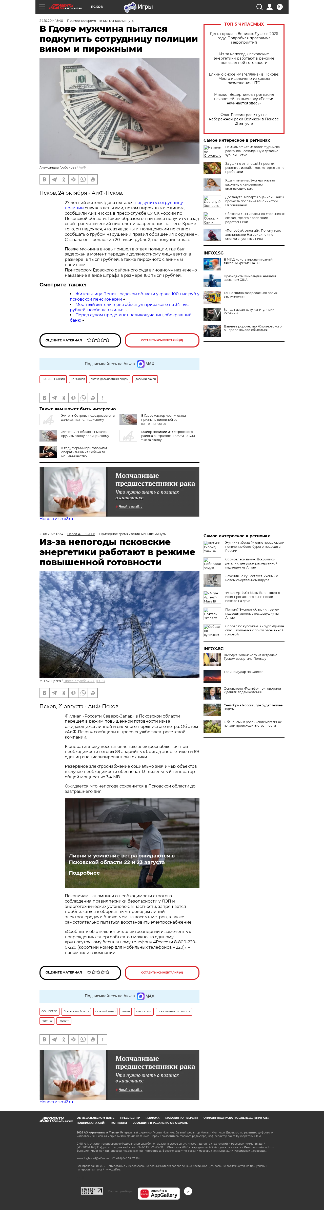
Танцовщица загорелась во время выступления (250, 294)
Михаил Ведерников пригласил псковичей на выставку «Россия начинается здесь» (244, 99)
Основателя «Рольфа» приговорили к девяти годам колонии (252, 690)
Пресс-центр (130, 1118)
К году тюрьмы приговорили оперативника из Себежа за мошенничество (84, 452)
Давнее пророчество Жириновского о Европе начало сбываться (253, 328)
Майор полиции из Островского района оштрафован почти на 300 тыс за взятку (168, 436)
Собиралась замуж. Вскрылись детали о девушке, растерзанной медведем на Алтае (251, 563)
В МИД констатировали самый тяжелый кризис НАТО (248, 261)
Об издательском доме (95, 1118)
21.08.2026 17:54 (51, 534)
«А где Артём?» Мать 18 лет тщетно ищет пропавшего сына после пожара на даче (252, 597)
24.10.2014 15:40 (51, 21)
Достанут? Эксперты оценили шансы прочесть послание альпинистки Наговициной (254, 201)
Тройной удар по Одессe (243, 672)
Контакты (119, 1123)
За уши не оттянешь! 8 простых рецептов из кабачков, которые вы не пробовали (254, 168)
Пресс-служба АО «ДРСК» (84, 681)
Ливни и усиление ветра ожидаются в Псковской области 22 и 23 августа (122, 859)
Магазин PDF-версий (181, 1118)
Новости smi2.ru (56, 518)
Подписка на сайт (91, 1123)
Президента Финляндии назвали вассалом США (250, 278)
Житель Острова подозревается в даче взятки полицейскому (88, 417)
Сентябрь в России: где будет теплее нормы (253, 707)
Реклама (152, 1118)
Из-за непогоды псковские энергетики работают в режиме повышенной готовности (244, 58)
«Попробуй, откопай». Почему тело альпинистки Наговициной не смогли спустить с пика (253, 235)
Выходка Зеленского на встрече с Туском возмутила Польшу (250, 657)
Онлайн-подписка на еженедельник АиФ (236, 1118)
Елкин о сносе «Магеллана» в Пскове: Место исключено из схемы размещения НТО (244, 78)
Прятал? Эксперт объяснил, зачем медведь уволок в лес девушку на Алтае (252, 613)
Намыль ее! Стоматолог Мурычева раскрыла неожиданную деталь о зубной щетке (252, 151)
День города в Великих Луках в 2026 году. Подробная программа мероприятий (244, 38)
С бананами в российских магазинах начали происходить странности (252, 723)
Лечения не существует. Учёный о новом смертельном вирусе (251, 578)
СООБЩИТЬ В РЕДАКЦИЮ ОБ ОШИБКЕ (160, 1123)
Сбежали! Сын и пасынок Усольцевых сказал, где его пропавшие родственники (255, 218)
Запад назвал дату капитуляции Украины (249, 311)
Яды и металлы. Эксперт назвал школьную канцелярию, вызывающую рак (250, 184)
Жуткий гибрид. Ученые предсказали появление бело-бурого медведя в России (254, 547)
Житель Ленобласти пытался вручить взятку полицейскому (85, 434)
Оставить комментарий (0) (162, 340)
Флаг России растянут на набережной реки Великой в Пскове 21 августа (244, 119)
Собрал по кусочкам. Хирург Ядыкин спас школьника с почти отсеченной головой (254, 630)
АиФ (82, 167)
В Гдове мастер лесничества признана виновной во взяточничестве (163, 420)
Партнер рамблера (120, 1191)
